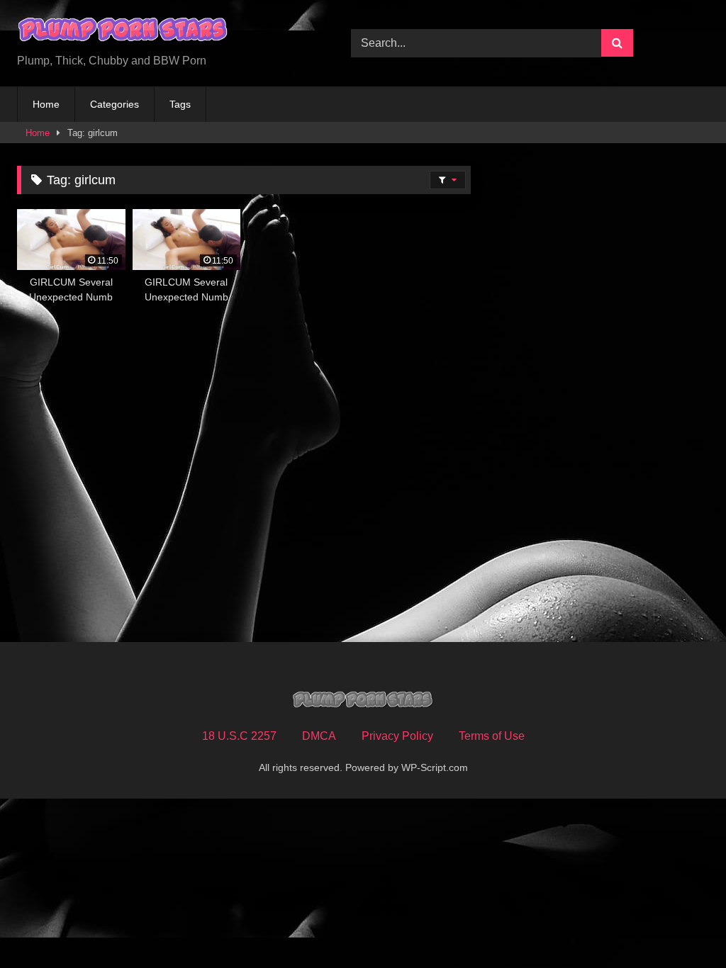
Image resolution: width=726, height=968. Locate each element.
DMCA (319, 736)
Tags (180, 104)
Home (46, 104)
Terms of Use (492, 736)
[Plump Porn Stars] (162, 31)
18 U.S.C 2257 (239, 736)
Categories (114, 104)
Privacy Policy (397, 736)
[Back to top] (682, 926)
